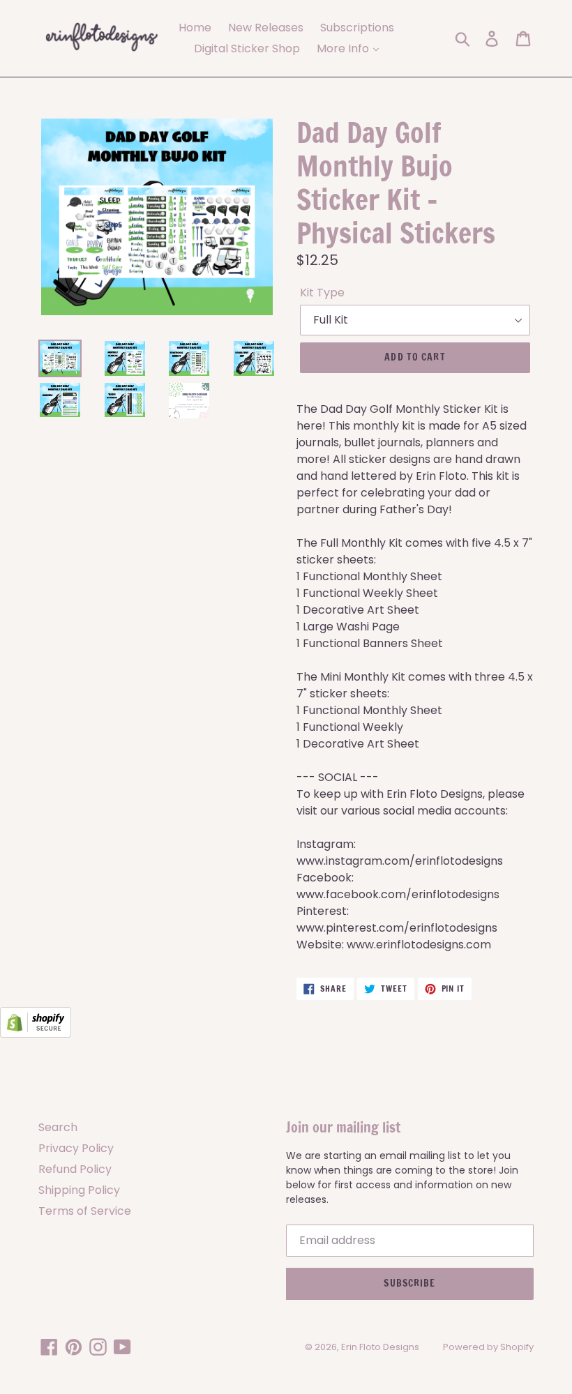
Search (57, 1127)
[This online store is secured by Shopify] (35, 1034)
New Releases (265, 28)
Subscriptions (357, 28)
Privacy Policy (76, 1148)
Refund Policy (75, 1169)
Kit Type (322, 293)
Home (195, 28)
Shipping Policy (79, 1190)
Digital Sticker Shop (247, 48)
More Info (344, 48)
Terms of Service (84, 1211)
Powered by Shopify (488, 1347)
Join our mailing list (343, 1127)
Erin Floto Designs (380, 1347)
